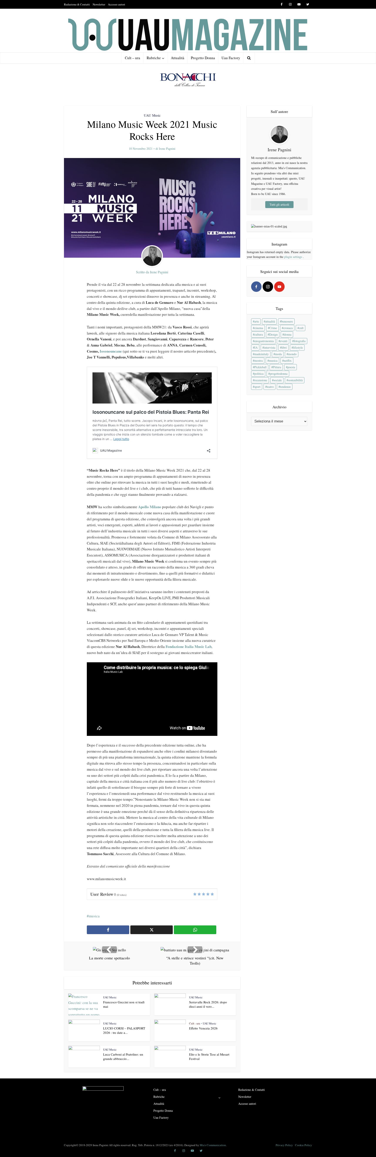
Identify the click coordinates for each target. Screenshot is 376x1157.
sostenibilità (295, 380)
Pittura (277, 367)
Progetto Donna (203, 57)
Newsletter (99, 4)
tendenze (285, 387)
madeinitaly (261, 354)
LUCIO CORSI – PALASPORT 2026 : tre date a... (124, 1030)
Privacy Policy (284, 1145)
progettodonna (278, 374)
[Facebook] (256, 286)
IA (256, 347)
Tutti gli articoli (279, 204)
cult (301, 328)
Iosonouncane (111, 351)
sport (257, 387)
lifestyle (298, 347)
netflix (288, 360)
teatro (270, 387)
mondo (292, 354)
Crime (273, 328)
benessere (287, 321)
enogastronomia (264, 341)
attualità (270, 321)
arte (256, 321)
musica (94, 915)
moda (278, 354)
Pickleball (260, 367)
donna (287, 334)
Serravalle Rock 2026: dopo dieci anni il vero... (208, 1004)
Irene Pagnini (167, 149)
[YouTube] (279, 286)
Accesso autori (116, 4)
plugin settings (293, 257)
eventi (283, 341)
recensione (260, 380)
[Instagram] (268, 286)
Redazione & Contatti (77, 4)
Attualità (177, 57)
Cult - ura (194, 1023)
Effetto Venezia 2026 (203, 1028)
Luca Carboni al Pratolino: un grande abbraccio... (123, 1056)
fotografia (300, 341)
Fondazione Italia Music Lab (189, 646)
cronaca (288, 328)
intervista (269, 347)
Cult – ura (132, 57)
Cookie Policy (303, 1145)
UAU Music (152, 115)
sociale (278, 380)
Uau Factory (231, 57)
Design (273, 334)
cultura (258, 334)
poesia (291, 367)
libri (284, 347)
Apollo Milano (149, 507)
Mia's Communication (213, 1145)
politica (259, 374)
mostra (258, 360)
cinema (258, 328)
